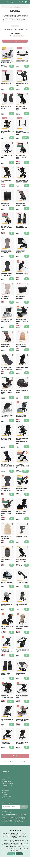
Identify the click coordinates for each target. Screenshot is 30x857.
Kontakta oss (5, 790)
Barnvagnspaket (7, 29)
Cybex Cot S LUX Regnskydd (7, 583)
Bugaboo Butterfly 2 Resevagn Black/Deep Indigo (7, 465)
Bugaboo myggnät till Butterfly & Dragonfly (21, 204)
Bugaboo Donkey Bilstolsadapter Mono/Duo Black (22, 132)
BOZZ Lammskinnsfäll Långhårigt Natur (6, 537)
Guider (4, 787)
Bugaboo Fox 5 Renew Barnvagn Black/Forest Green (6, 513)
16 (21, 761)
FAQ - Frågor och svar (7, 783)
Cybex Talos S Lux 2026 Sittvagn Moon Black (6, 439)
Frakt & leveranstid (7, 785)
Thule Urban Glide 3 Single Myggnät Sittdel (7, 416)
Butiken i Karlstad (6, 781)
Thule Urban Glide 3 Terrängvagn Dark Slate (6, 651)
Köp (12, 66)
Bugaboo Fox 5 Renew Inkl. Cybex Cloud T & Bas (22, 489)
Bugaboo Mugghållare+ (6, 84)
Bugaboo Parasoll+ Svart (22, 274)
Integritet (4, 789)
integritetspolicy (15, 850)
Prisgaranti (5, 794)
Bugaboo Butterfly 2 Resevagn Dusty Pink (5, 345)
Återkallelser (5, 798)
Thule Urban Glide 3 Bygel (22, 583)
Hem (11, 7)
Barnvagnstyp (19, 29)
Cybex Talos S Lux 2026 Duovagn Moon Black (21, 512)
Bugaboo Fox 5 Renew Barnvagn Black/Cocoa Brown (6, 392)
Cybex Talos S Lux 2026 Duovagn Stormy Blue (21, 416)
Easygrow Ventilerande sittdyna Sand (6, 252)
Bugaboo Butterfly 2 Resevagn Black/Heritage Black (22, 108)
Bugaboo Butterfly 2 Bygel (22, 61)
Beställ (25, 471)
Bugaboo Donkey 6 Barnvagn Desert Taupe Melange (22, 720)
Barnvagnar (17, 7)
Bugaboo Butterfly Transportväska (5, 204)
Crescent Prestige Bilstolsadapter (5, 674)
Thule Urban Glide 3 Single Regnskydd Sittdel (7, 320)
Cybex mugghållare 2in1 (21, 537)
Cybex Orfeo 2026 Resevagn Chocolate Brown (22, 743)
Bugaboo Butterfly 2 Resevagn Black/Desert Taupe (6, 228)
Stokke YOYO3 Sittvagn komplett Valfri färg (21, 560)
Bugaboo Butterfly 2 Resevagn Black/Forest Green (21, 157)
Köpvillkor (4, 792)
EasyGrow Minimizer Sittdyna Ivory (5, 297)
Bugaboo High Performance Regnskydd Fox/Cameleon (22, 181)
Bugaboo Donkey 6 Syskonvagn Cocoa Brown (7, 696)
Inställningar (11, 854)
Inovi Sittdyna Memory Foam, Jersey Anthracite (6, 368)
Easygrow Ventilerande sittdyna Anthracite (6, 274)
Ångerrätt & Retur (6, 796)
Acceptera (19, 854)
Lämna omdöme (6, 778)
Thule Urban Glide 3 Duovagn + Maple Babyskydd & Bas (22, 466)
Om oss (4, 779)
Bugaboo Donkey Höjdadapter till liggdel (21, 227)
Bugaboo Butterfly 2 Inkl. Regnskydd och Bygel (7, 61)
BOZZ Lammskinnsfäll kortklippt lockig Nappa (21, 345)
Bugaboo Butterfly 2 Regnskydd (20, 252)
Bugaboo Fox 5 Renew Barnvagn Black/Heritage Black (22, 321)
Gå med (23, 807)
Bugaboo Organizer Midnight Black (20, 297)
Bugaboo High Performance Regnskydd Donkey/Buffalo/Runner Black (22, 441)
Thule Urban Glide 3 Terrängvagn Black (5, 743)
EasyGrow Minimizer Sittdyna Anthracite (6, 489)
